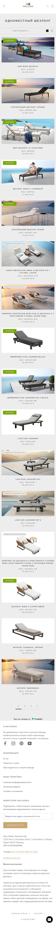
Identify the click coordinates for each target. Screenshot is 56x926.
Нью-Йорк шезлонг (28, 66)
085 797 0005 (32, 852)
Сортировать (21, 31)
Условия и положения (13, 791)
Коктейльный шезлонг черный (28, 107)
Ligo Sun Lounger (28, 438)
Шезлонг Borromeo (28, 688)
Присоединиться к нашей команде (18, 767)
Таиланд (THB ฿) (19, 913)
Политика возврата (11, 787)
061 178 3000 (18, 852)
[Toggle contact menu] (49, 919)
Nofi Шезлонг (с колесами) (28, 148)
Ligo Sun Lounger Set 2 (28, 520)
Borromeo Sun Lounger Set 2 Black (27, 398)
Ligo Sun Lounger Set (28, 479)
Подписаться (15, 825)
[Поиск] (47, 6)
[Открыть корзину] (52, 6)
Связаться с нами (11, 763)
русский (38, 913)
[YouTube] (30, 743)
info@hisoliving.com (11, 858)
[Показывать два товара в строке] (52, 31)
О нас (5, 758)
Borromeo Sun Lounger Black (28, 357)
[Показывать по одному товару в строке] (47, 31)
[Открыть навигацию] (3, 6)
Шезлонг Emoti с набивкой (28, 189)
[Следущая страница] (37, 706)
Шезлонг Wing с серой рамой (28, 607)
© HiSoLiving (28, 919)
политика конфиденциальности (17, 782)
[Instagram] (13, 743)
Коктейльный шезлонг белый (28, 230)
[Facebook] (5, 743)
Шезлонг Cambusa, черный (28, 647)
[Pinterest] (21, 743)
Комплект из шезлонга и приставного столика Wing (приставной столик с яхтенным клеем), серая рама (28, 563)
